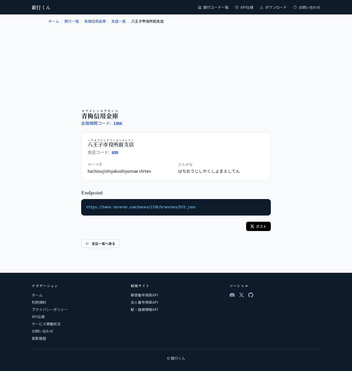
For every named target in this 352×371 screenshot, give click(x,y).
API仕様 (246, 7)
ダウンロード (276, 7)
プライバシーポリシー (50, 309)
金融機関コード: (101, 123)
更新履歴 (39, 338)
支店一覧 (118, 21)
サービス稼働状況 (46, 323)
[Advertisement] (176, 62)
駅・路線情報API (144, 309)
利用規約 (39, 302)
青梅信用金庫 (95, 21)
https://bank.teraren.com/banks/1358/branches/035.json (141, 207)
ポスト (261, 226)
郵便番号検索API (144, 295)
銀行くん (41, 7)
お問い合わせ (309, 7)
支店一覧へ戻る (103, 243)
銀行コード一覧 (216, 7)
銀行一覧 (71, 21)
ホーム (53, 21)
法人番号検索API (144, 302)
